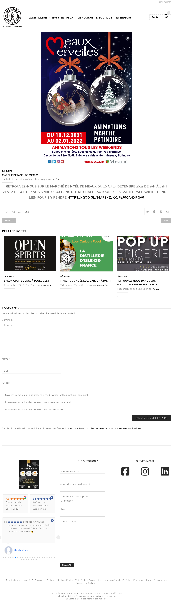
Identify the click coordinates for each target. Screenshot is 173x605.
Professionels (38, 580)
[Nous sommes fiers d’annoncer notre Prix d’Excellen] (126, 487)
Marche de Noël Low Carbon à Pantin (86, 280)
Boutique (51, 580)
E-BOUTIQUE (104, 17)
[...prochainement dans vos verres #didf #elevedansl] (164, 520)
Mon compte (165, 2)
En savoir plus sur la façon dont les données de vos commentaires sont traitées (99, 428)
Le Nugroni (86, 17)
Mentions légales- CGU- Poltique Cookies (76, 580)
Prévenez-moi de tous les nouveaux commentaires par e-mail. (38, 402)
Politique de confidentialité (111, 580)
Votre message (68, 521)
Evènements (7, 171)
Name (6, 359)
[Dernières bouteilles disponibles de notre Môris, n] (145, 487)
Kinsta (148, 580)
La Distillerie (38, 17)
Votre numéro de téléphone (74, 496)
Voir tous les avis (14, 506)
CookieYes (92, 583)
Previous (9, 220)
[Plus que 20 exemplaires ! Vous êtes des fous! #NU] (164, 498)
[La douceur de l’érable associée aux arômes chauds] (164, 487)
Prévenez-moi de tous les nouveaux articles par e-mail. (34, 409)
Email (5, 371)
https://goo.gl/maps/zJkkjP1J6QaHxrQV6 (105, 197)
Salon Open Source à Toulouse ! (26, 280)
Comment (7, 320)
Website (6, 383)
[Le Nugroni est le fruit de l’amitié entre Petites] (126, 509)
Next (166, 220)
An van (51, 179)
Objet (63, 509)
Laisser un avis (13, 509)
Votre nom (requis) (69, 471)
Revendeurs (123, 17)
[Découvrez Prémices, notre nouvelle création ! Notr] (126, 498)
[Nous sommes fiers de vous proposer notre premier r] (164, 509)
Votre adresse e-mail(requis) (75, 484)
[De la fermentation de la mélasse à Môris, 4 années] (126, 520)
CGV (128, 580)
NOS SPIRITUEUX (62, 17)
